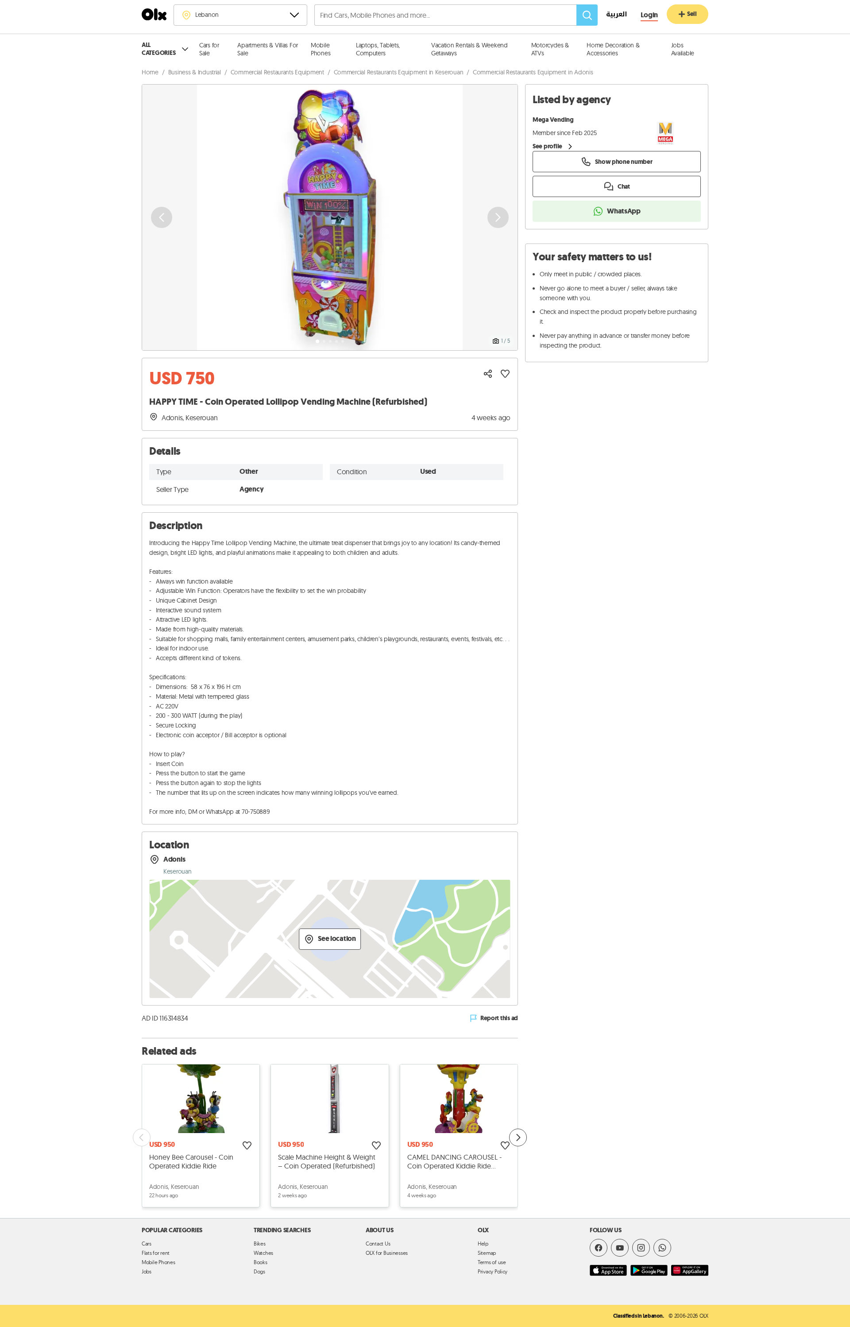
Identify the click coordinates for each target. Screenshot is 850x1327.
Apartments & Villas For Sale (267, 49)
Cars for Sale (209, 49)
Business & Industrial (194, 72)
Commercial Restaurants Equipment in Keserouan (399, 72)
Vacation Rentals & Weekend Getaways (469, 49)
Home (150, 72)
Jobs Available (683, 49)
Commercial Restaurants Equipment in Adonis (533, 72)
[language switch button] (612, 15)
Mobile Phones (320, 49)
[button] (330, 217)
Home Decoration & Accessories (613, 49)
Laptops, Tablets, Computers (378, 49)
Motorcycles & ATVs (550, 49)
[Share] (487, 373)
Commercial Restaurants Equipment (277, 72)
